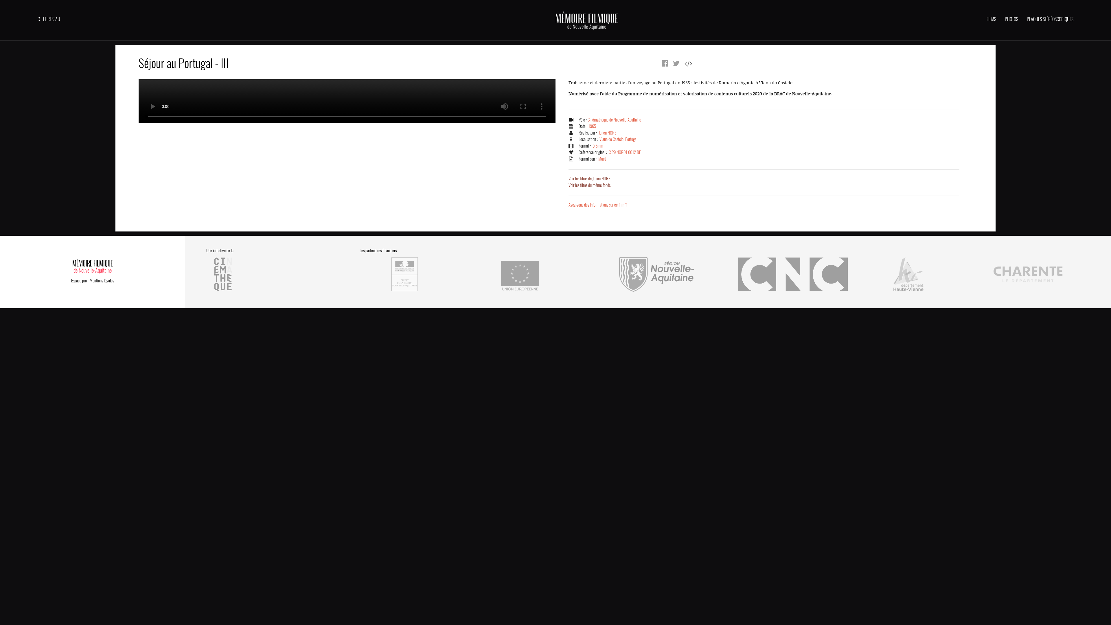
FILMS (991, 19)
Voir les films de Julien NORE (589, 178)
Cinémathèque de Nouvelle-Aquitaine (614, 120)
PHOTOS (1011, 19)
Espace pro (79, 281)
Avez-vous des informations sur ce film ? (598, 205)
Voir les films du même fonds (589, 185)
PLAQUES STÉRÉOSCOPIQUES (1050, 19)
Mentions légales (102, 281)
